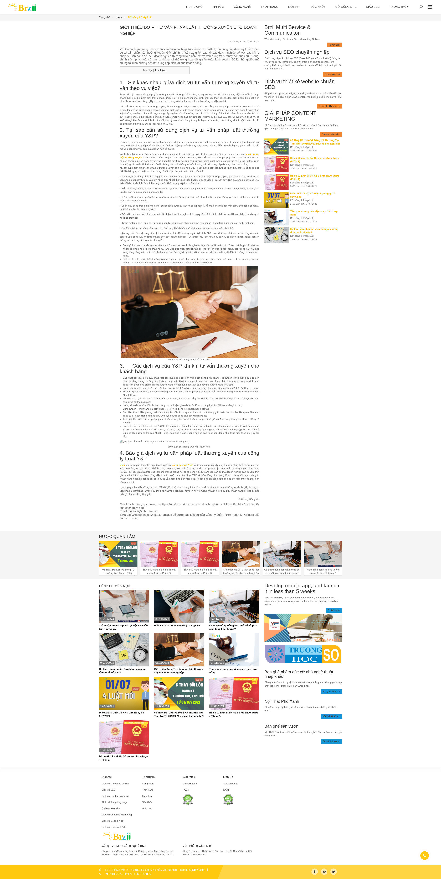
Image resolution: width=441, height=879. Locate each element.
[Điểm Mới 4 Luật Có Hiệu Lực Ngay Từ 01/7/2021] (277, 200)
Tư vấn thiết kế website (329, 106)
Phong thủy (399, 6)
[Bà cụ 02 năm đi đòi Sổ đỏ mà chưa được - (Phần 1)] (277, 182)
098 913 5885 (113, 874)
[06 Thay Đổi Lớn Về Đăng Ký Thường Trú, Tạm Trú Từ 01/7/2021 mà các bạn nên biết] (277, 146)
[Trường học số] (303, 654)
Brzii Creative (334, 610)
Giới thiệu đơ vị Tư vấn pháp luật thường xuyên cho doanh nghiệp (178, 671)
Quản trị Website (111, 808)
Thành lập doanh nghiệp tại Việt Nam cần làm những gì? (123, 627)
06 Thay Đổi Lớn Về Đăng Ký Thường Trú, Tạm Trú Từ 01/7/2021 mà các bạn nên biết (179, 714)
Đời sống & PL (345, 6)
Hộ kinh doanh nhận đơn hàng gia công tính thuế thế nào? (122, 671)
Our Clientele (190, 783)
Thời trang (269, 6)
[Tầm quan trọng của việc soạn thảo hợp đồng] (277, 217)
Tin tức (218, 6)
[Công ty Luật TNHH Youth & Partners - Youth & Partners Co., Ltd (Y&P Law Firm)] (303, 628)
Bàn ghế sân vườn (331, 741)
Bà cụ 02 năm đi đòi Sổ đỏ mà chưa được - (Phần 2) (233, 714)
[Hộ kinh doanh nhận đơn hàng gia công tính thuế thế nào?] (277, 235)
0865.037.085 (142, 874)
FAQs (186, 789)
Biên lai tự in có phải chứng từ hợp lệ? (177, 625)
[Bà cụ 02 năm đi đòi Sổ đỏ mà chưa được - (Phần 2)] (277, 164)
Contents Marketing (331, 134)
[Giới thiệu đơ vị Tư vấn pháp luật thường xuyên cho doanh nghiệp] (179, 649)
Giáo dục (373, 6)
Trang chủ (104, 17)
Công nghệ (242, 6)
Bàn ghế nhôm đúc (331, 691)
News (119, 17)
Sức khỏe (317, 6)
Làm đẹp (294, 6)
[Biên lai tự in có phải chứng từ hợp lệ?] (179, 606)
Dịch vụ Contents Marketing (117, 814)
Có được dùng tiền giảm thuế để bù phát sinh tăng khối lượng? (233, 627)
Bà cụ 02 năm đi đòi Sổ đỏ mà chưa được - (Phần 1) (123, 758)
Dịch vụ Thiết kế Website (115, 796)
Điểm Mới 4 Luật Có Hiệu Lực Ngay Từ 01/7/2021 (121, 714)
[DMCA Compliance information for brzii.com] (188, 799)
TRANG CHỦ (194, 6)
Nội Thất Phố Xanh (331, 716)
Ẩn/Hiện (159, 70)
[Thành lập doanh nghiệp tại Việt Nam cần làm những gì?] (124, 606)
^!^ (435, 872)
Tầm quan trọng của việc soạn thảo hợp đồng (233, 671)
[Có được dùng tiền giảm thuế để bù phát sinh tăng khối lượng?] (234, 606)
